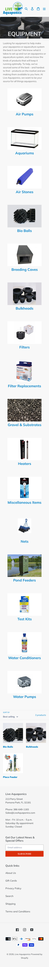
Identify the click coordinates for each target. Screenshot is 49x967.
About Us (10, 872)
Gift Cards (11, 880)
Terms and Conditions (17, 911)
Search (9, 896)
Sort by (6, 712)
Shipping (10, 903)
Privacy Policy (13, 888)
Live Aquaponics (22, 954)
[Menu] (44, 8)
